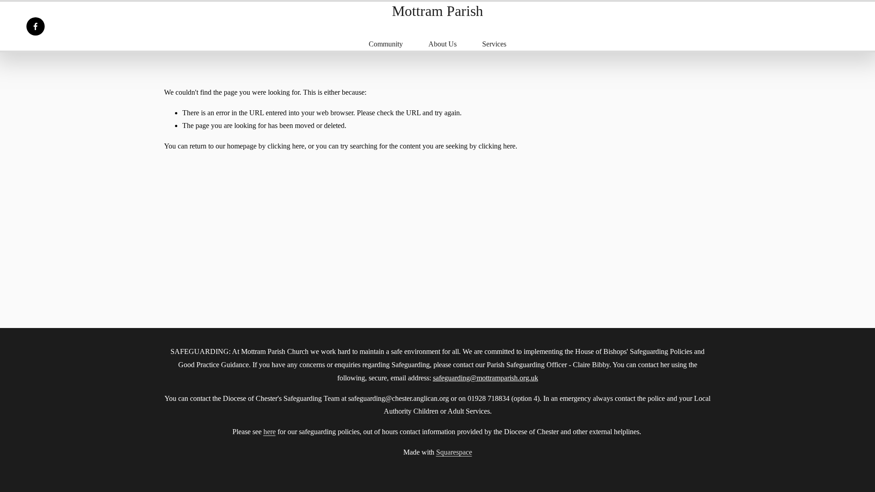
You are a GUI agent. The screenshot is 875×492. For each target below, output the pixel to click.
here (269, 432)
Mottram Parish (437, 11)
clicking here (286, 146)
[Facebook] (35, 26)
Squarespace (454, 452)
